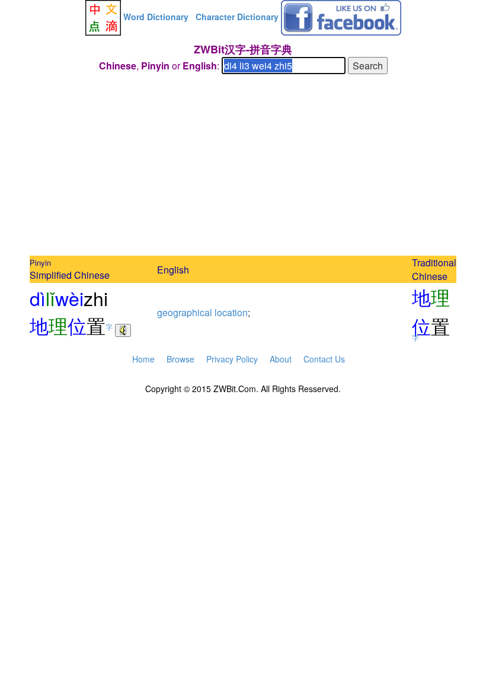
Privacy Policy (232, 359)
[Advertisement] (243, 167)
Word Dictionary (155, 17)
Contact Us (324, 359)
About (281, 359)
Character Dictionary (237, 17)
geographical (184, 312)
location (231, 312)
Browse (180, 359)
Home (143, 359)
